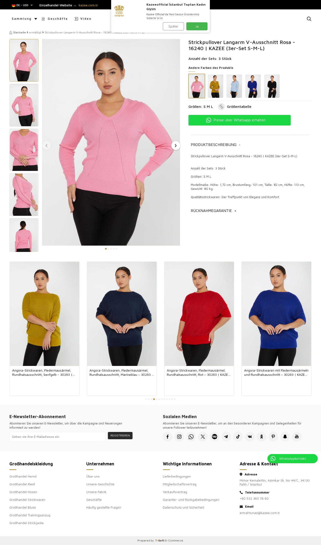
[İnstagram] (179, 436)
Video (85, 18)
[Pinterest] (273, 436)
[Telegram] (226, 436)
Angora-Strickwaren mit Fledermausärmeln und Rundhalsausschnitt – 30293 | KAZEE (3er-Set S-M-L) (276, 372)
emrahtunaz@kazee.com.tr (260, 513)
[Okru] (261, 436)
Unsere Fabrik (96, 492)
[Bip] (214, 436)
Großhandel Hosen (23, 492)
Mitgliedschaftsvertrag (179, 484)
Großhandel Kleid (22, 484)
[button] (106, 249)
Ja (197, 26)
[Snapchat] (285, 436)
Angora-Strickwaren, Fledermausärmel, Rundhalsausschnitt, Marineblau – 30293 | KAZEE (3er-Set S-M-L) (121, 372)
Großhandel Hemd (22, 476)
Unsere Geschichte (100, 484)
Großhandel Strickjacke (26, 523)
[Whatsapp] (191, 436)
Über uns (93, 476)
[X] (202, 436)
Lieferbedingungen (177, 476)
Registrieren (120, 435)
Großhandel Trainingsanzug (29, 515)
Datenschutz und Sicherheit (183, 507)
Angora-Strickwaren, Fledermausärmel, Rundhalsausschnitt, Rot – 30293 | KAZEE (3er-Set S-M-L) (198, 372)
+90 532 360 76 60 (254, 498)
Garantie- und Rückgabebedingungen (191, 500)
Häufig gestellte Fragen (103, 507)
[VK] (249, 436)
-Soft (160, 540)
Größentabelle (239, 106)
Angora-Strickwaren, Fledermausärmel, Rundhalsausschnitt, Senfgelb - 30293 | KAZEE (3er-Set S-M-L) (42, 372)
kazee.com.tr (88, 5)
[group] (111, 142)
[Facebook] (167, 436)
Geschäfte (58, 18)
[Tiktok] (238, 436)
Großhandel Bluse (22, 507)
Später (173, 26)
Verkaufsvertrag (175, 492)
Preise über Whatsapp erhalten (239, 120)
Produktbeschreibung (215, 144)
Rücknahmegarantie (213, 210)
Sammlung (21, 18)
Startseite (19, 32)
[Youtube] (296, 436)
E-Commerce (174, 540)
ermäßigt (35, 32)
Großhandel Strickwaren (27, 500)
